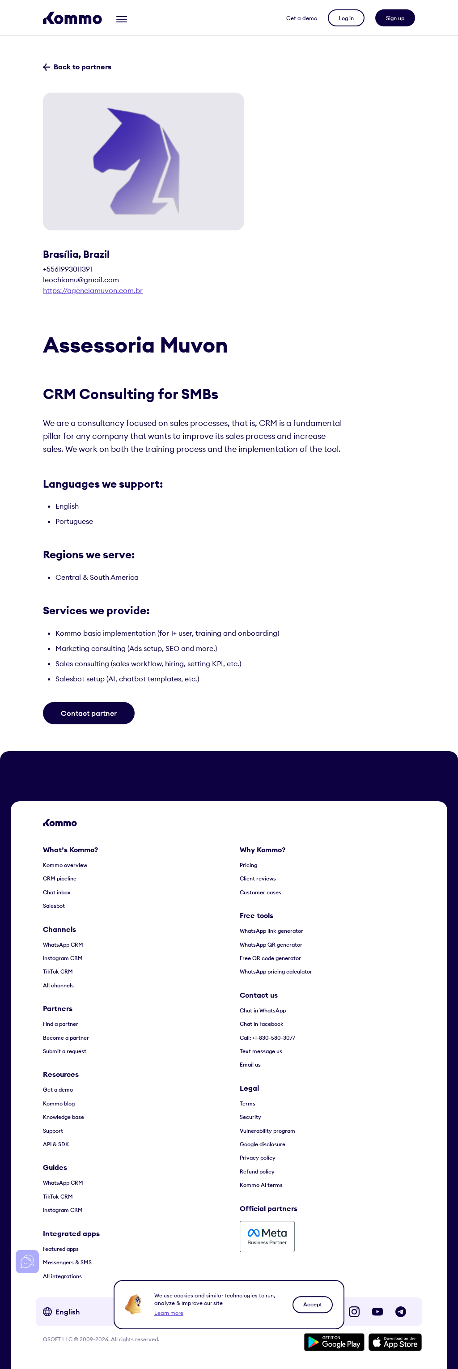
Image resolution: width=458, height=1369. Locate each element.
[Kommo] (72, 18)
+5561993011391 (67, 268)
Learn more (168, 1312)
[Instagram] (354, 1311)
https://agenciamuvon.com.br (93, 290)
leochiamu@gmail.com (81, 279)
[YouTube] (377, 1311)
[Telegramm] (400, 1311)
